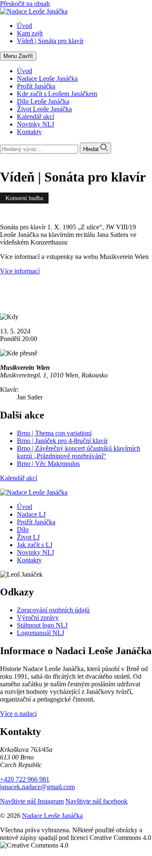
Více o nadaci (18, 713)
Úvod (24, 70)
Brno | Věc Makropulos (48, 463)
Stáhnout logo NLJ (42, 625)
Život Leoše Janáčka (44, 109)
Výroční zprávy (38, 617)
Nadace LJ (31, 514)
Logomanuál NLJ (40, 632)
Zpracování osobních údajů (53, 610)
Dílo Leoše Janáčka (43, 101)
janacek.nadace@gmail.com (37, 786)
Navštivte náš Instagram (32, 801)
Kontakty (29, 131)
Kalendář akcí (35, 116)
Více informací (20, 271)
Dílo (23, 529)
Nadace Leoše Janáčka (47, 78)
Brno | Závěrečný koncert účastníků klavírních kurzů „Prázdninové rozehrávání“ (78, 452)
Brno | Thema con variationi (54, 433)
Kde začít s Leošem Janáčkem (57, 93)
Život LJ (28, 537)
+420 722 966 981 (24, 779)
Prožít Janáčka (36, 86)
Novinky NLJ (35, 124)
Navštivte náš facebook (96, 801)
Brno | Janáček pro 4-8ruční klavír (62, 440)
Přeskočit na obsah (25, 3)
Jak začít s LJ (34, 544)
